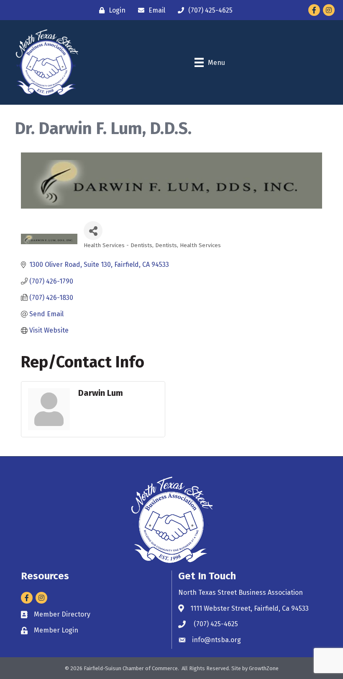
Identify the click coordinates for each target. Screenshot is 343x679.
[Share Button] (93, 230)
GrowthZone (264, 668)
